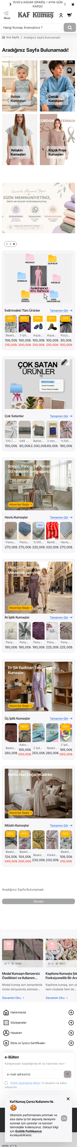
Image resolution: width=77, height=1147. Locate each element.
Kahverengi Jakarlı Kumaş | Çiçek (25, 744)
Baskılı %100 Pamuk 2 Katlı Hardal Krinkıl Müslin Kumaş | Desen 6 (38, 855)
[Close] (72, 4)
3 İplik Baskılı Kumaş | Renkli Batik (66, 744)
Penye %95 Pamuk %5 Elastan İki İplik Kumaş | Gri (25, 642)
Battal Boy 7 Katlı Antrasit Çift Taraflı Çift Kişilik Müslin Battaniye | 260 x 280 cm (38, 441)
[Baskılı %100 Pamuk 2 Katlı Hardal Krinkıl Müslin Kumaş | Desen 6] (38, 839)
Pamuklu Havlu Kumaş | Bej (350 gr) (11, 542)
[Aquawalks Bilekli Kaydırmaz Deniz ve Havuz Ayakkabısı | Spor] (52, 323)
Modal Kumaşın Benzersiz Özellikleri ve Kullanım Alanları (21, 975)
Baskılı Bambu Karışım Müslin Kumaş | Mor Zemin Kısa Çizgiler (11, 851)
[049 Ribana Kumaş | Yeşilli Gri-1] (25, 429)
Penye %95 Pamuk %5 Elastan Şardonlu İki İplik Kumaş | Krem (11, 642)
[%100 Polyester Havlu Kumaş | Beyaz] (38, 530)
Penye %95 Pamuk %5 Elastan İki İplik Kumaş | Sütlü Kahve (66, 642)
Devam (38, 901)
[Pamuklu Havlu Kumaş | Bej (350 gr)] (11, 530)
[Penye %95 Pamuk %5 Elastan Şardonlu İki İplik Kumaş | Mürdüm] (38, 630)
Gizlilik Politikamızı (28, 1131)
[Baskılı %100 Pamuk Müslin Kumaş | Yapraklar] (11, 323)
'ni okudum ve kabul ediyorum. (36, 1085)
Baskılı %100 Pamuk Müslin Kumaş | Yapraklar (11, 335)
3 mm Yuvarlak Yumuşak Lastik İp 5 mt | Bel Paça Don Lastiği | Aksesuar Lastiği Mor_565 (52, 441)
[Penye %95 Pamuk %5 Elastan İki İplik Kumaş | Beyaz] (52, 630)
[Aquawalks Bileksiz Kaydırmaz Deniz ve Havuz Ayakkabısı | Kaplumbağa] (38, 323)
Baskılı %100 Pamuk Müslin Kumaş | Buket (25, 851)
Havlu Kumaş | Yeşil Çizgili (66, 542)
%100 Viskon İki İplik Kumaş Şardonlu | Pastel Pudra (66, 441)
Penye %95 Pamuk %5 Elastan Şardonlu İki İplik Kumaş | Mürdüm (38, 642)
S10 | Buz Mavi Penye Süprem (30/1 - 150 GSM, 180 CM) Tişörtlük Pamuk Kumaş (11, 441)
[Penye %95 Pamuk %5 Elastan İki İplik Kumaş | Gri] (25, 630)
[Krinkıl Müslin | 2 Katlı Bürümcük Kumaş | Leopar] (52, 839)
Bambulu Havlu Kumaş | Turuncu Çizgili (52, 542)
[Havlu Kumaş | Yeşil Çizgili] (66, 530)
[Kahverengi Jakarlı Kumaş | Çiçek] (25, 732)
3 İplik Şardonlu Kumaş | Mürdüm (25, 335)
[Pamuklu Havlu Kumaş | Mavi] (25, 530)
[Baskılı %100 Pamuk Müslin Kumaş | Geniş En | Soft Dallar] (66, 839)
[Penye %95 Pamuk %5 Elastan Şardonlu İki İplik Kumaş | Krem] (11, 630)
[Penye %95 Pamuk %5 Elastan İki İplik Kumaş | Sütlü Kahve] (66, 630)
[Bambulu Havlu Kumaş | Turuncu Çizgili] (52, 530)
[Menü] (7, 15)
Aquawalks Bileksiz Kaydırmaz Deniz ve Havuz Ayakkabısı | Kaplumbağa (38, 335)
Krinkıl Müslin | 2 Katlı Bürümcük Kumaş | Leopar (52, 855)
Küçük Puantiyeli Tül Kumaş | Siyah (66, 335)
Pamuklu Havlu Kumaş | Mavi (25, 542)
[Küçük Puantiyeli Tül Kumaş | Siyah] (66, 323)
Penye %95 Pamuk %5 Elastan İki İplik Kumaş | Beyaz (52, 642)
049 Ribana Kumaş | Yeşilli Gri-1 (25, 441)
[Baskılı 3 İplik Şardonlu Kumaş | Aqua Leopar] (52, 732)
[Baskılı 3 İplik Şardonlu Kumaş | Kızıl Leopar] (11, 732)
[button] (65, 4)
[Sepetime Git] (70, 15)
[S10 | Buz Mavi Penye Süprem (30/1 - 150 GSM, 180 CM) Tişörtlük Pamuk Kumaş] (11, 429)
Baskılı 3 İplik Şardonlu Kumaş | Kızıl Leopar (11, 748)
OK (64, 1118)
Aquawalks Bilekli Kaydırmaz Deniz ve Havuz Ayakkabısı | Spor (52, 335)
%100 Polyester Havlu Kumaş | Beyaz (38, 542)
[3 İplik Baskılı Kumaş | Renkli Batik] (66, 732)
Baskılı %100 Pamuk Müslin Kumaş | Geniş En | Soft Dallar (66, 851)
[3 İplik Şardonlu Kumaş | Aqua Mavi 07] (38, 732)
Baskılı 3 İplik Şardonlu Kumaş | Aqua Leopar (52, 748)
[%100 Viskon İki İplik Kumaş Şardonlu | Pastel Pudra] (66, 429)
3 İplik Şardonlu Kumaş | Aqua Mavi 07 (38, 748)
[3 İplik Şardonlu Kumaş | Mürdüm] (25, 323)
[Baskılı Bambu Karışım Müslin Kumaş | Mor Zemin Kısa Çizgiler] (11, 839)
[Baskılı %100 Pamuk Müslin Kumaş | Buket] (25, 839)
